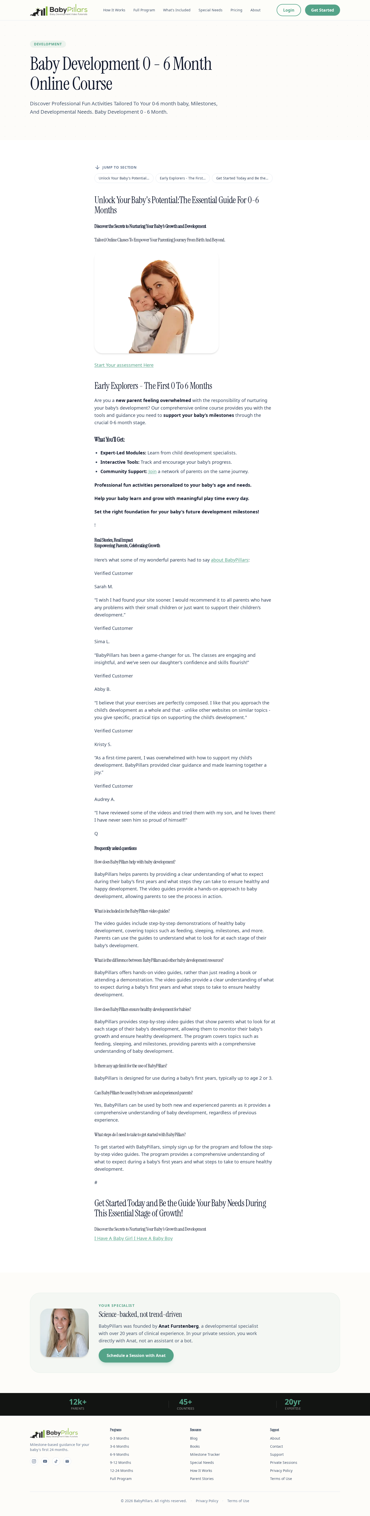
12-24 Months (121, 1470)
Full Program (144, 10)
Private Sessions (283, 1462)
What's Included (177, 10)
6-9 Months (119, 1454)
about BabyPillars (229, 560)
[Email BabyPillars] (67, 1461)
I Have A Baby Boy (153, 1238)
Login (288, 10)
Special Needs (211, 10)
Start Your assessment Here (124, 365)
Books (195, 1446)
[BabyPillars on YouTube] (45, 1461)
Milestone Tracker (205, 1454)
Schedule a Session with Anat (136, 1355)
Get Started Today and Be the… (242, 178)
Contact (276, 1446)
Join (153, 471)
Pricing (236, 10)
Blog (194, 1438)
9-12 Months (120, 1462)
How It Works (114, 10)
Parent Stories (202, 1478)
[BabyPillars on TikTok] (56, 1461)
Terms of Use (281, 1478)
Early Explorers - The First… (183, 178)
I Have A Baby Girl (113, 1238)
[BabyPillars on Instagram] (34, 1461)
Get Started (322, 10)
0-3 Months (119, 1438)
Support (277, 1454)
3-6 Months (119, 1446)
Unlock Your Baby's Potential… (124, 178)
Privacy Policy (281, 1470)
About (255, 10)
